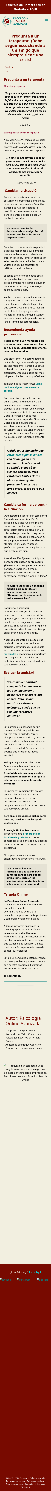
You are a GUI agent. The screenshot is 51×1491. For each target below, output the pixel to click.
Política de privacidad (15, 1481)
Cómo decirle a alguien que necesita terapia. (23, 387)
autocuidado (11, 654)
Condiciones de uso (14, 1484)
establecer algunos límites (24, 455)
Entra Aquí (35, 1272)
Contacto (29, 1484)
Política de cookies (35, 1481)
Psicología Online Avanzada (32, 1478)
